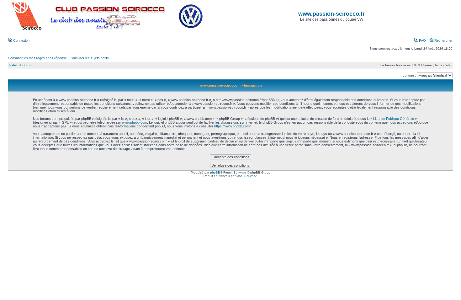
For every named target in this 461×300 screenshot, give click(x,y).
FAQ (422, 40)
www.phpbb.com (134, 122)
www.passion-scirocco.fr (331, 14)
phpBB (215, 172)
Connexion (20, 40)
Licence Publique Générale (393, 119)
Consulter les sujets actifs (89, 58)
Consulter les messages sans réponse (37, 58)
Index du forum (20, 65)
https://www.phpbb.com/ (232, 126)
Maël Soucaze (246, 176)
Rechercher (443, 40)
